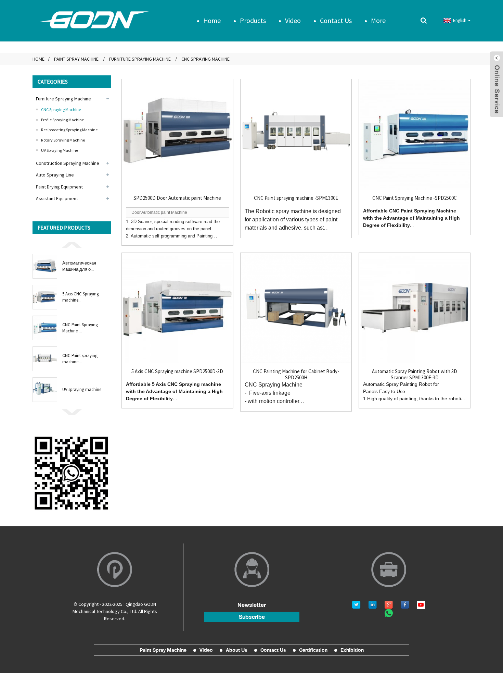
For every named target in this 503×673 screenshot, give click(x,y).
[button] (72, 244)
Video (293, 20)
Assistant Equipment (57, 198)
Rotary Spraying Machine (63, 140)
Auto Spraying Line (55, 175)
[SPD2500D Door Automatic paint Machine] (177, 135)
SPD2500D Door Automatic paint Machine (177, 198)
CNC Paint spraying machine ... (80, 359)
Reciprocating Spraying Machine (69, 129)
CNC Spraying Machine (205, 59)
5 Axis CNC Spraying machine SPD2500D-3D (177, 371)
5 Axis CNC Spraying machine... (80, 297)
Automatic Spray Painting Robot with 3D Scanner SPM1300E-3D (414, 374)
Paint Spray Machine (76, 59)
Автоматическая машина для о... (79, 266)
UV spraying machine (81, 389)
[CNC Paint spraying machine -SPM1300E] (296, 135)
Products (253, 20)
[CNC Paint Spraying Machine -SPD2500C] (414, 135)
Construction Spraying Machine (67, 163)
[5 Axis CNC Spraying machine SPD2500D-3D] (177, 309)
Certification (313, 650)
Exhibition (352, 650)
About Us (236, 650)
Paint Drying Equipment (59, 187)
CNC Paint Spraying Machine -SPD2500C (414, 198)
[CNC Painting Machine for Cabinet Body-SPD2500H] (296, 309)
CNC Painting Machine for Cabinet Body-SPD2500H (296, 374)
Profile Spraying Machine (62, 119)
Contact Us (336, 20)
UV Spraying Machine (59, 150)
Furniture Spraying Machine (140, 59)
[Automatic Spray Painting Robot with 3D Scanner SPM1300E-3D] (414, 309)
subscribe (252, 616)
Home (212, 20)
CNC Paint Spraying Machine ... (80, 328)
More (378, 20)
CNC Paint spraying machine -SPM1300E (296, 198)
